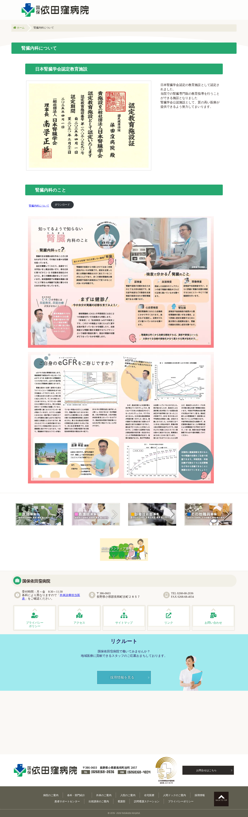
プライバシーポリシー (181, 801)
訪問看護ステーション (146, 801)
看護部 (121, 801)
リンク (168, 622)
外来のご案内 (103, 795)
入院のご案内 (127, 795)
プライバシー (34, 624)
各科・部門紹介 (77, 795)
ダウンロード (62, 204)
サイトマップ (124, 622)
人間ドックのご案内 (174, 795)
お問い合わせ (213, 622)
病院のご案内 (50, 795)
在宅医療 (149, 795)
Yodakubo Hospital (131, 813)
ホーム (20, 27)
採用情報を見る (122, 677)
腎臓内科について (39, 205)
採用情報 (200, 795)
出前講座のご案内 (99, 801)
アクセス (79, 622)
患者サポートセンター (67, 801)
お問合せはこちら (206, 770)
